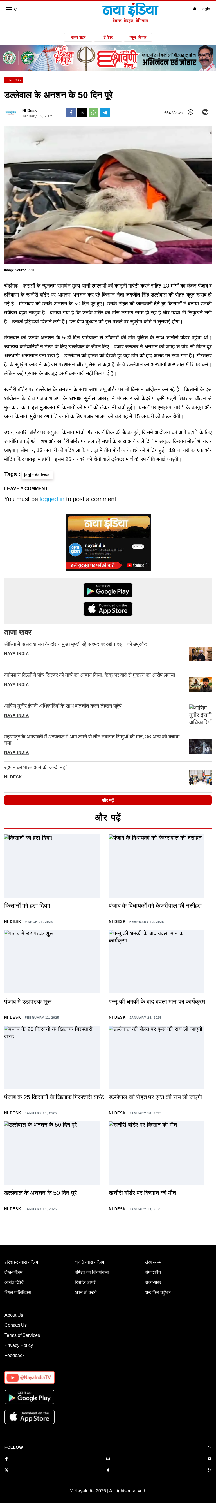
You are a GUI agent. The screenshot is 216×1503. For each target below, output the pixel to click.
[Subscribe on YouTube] (210, 1459)
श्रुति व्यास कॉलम (89, 1262)
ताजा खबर (13, 80)
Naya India (16, 653)
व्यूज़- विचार (138, 37)
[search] (17, 9)
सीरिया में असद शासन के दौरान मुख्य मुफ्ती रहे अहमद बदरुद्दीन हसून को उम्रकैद (75, 644)
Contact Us (15, 1325)
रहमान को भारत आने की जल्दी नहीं (35, 767)
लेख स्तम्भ (153, 1262)
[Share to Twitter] (82, 112)
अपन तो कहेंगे (85, 1292)
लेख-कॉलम (13, 1272)
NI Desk (29, 110)
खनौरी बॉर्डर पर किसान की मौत (142, 1192)
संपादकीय (153, 1272)
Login (205, 8)
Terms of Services (22, 1335)
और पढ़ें (108, 800)
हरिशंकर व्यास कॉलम (21, 1262)
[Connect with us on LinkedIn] (108, 1470)
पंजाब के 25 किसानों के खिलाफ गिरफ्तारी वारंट (54, 1097)
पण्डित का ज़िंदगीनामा (92, 1272)
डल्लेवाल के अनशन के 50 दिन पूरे (40, 1192)
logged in (52, 498)
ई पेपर (108, 37)
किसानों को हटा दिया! (27, 905)
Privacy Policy (18, 1345)
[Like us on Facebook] (6, 1459)
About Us (13, 1315)
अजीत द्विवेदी (14, 1282)
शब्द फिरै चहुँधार (158, 1292)
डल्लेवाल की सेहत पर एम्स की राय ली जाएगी (155, 1097)
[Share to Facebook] (71, 112)
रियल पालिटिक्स (17, 1292)
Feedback (14, 1355)
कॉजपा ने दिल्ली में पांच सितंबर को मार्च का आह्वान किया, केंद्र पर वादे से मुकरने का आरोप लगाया (89, 675)
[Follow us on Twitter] (6, 1470)
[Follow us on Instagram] (108, 1459)
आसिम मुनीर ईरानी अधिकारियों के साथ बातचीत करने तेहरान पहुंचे (63, 706)
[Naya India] (130, 21)
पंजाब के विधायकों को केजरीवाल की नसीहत (155, 905)
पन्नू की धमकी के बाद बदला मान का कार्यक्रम (157, 1001)
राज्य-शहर (78, 37)
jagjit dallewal (37, 475)
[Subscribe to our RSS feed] (210, 1470)
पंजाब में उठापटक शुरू (27, 1001)
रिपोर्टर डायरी (85, 1282)
